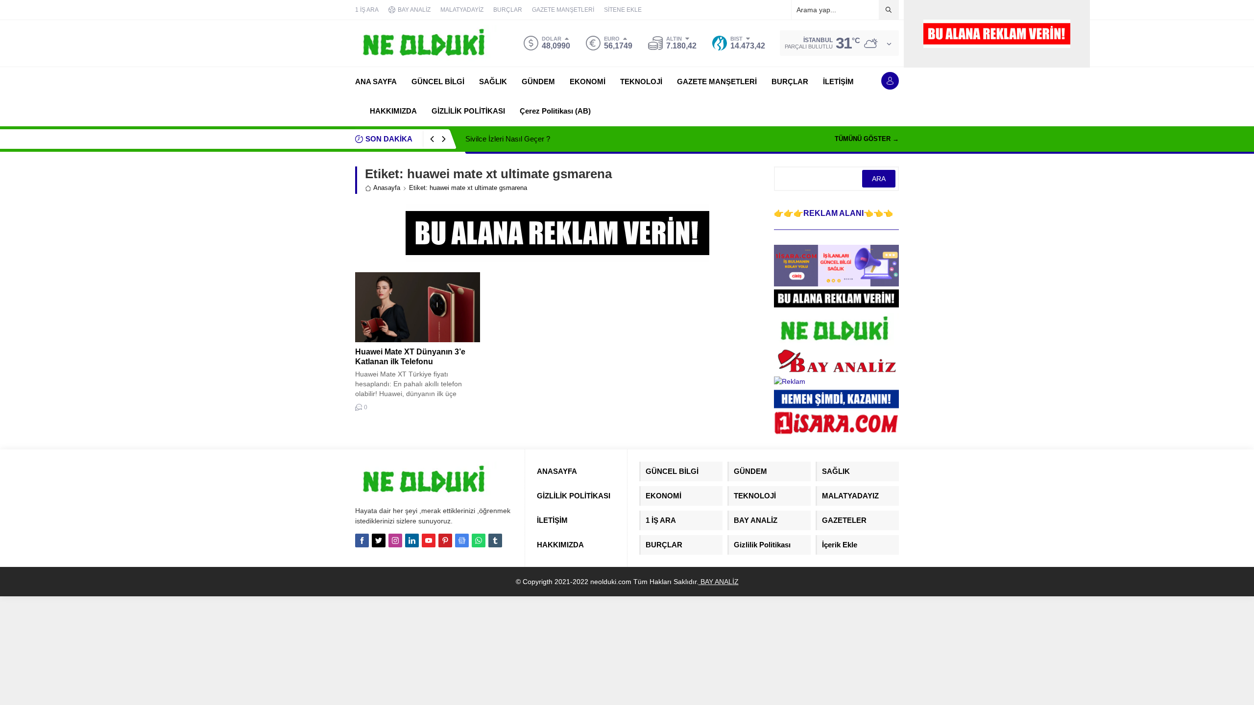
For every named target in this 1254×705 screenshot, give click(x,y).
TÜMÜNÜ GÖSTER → (867, 138)
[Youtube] (428, 540)
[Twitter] (379, 540)
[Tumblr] (495, 540)
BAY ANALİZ (719, 582)
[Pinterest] (445, 540)
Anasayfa (386, 187)
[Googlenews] (462, 540)
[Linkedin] (412, 540)
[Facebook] (362, 540)
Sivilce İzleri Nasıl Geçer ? (507, 139)
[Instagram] (395, 540)
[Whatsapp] (478, 540)
